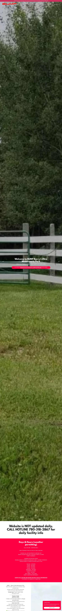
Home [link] (36, 4)
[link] (9, 4)
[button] (43, 4)
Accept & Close (52, 607)
